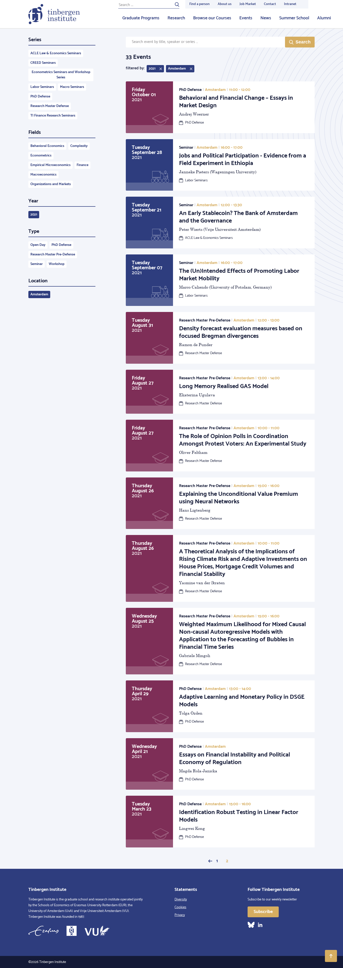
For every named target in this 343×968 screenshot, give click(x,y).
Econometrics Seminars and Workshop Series (61, 74)
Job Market (248, 4)
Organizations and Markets (50, 184)
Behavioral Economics (47, 146)
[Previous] (210, 861)
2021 (33, 215)
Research (176, 18)
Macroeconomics (43, 175)
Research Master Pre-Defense (52, 254)
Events (245, 18)
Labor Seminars (42, 87)
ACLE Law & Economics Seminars (55, 53)
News (265, 18)
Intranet (290, 4)
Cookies (180, 907)
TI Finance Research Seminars (52, 116)
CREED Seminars (43, 63)
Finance (82, 165)
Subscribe (263, 912)
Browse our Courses (212, 18)
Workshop (57, 264)
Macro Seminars (72, 87)
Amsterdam (39, 294)
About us (225, 4)
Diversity (181, 899)
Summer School (294, 18)
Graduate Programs (140, 18)
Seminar (36, 264)
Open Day (37, 245)
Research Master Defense (49, 106)
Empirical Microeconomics (50, 165)
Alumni (324, 18)
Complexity (79, 146)
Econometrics (40, 155)
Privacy (180, 915)
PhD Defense (40, 96)
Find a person (199, 4)
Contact (270, 4)
